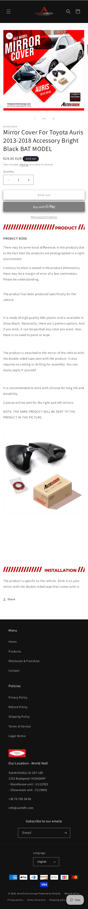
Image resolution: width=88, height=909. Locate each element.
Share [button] (11, 599)
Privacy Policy (18, 697)
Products (15, 651)
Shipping (23, 164)
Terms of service (36, 899)
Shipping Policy (19, 716)
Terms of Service (20, 726)
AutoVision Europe (27, 893)
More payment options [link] (44, 216)
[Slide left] (34, 118)
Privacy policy (15, 899)
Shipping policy (58, 899)
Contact (14, 670)
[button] (8, 11)
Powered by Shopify (49, 893)
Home (13, 641)
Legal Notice (17, 736)
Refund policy (72, 893)
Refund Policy (18, 707)
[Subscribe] (65, 833)
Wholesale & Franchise (24, 661)
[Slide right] (53, 118)
